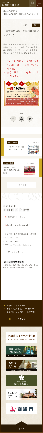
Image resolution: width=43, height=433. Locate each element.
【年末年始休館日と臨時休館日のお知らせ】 (21, 14)
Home (6, 11)
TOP (21, 429)
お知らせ (13, 11)
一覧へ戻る (21, 184)
